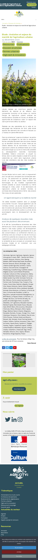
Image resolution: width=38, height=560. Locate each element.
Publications (23, 44)
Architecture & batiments (9, 497)
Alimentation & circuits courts (10, 495)
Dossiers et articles (12, 48)
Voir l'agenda (19, 406)
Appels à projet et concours (9, 520)
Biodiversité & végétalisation (10, 499)
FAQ (2, 535)
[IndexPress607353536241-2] (19, 82)
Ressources (8, 44)
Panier (34, 7)
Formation (4, 518)
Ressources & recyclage (8, 505)
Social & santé (5, 507)
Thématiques (7, 490)
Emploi (3, 516)
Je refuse (19, 552)
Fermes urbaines (11, 51)
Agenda (3, 514)
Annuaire (4, 531)
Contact (19, 487)
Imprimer (20, 42)
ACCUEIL (19, 483)
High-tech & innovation (14, 55)
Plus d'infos (19, 556)
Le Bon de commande (9, 339)
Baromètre (4, 533)
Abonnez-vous (31, 2)
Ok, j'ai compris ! (19, 547)
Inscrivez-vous (19, 389)
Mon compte (32, 5)
